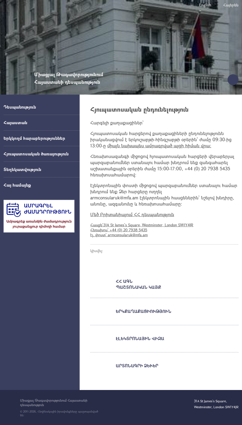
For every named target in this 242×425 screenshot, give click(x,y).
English (205, 4)
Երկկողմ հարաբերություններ (34, 138)
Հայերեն (230, 4)
